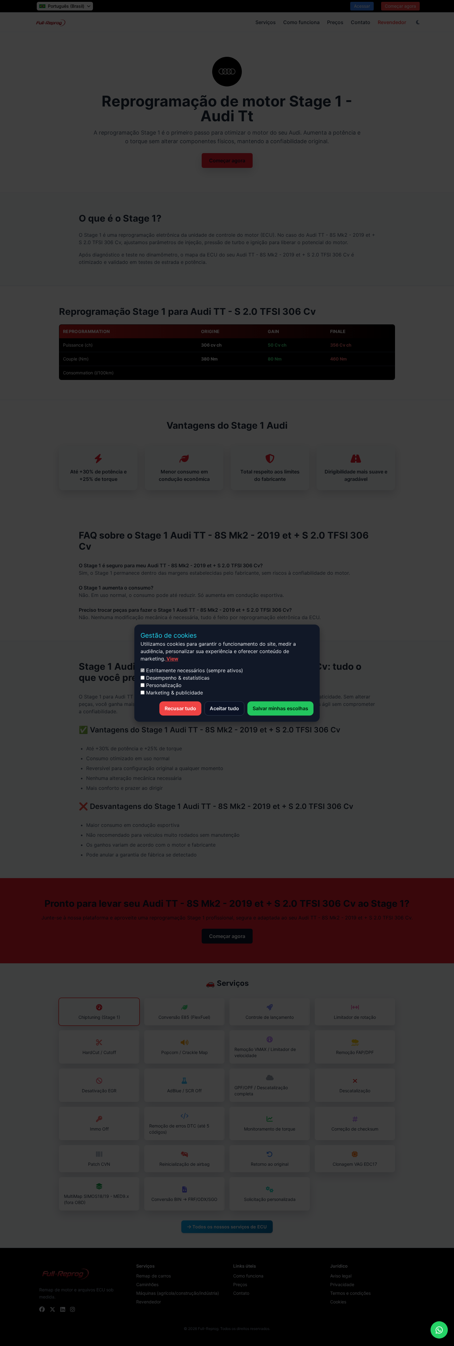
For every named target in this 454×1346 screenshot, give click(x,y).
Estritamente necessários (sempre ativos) (194, 670)
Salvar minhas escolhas (280, 708)
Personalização (163, 685)
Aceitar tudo (224, 708)
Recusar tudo (180, 708)
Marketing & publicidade (174, 693)
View (171, 659)
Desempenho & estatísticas (177, 678)
